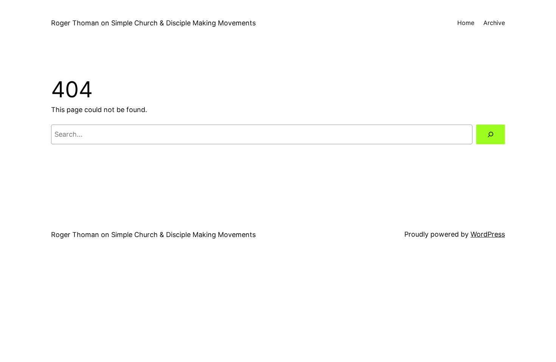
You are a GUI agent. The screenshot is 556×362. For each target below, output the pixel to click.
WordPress (488, 234)
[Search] (490, 134)
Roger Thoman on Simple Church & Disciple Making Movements (153, 23)
